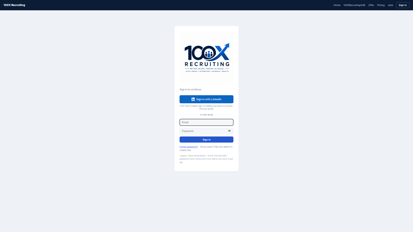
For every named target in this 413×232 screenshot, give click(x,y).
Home (337, 5)
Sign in (403, 5)
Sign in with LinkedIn (209, 99)
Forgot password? (189, 146)
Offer (371, 5)
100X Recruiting (14, 5)
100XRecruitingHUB (354, 5)
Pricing (381, 5)
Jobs (390, 5)
